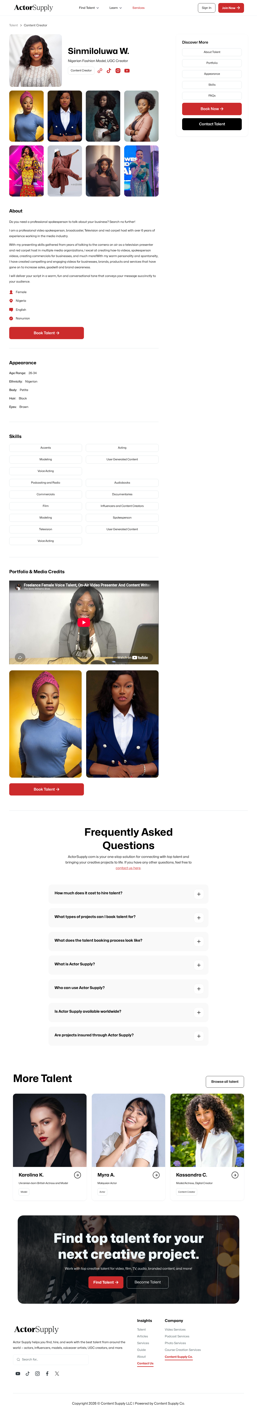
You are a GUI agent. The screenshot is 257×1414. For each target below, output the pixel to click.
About (141, 1356)
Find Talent (106, 1282)
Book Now (212, 109)
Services (138, 7)
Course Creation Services (183, 1349)
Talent (141, 1329)
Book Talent (46, 333)
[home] (33, 8)
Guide (141, 1349)
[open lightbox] (26, 116)
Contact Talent (212, 124)
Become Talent (148, 1282)
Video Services (175, 1329)
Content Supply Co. (179, 1356)
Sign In (206, 7)
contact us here (128, 868)
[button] (88, 8)
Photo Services (175, 1343)
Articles (142, 1336)
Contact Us (145, 1363)
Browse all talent (225, 1081)
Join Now (231, 8)
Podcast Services (177, 1336)
